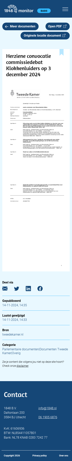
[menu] (65, 8)
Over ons (63, 455)
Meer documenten (22, 26)
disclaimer (22, 365)
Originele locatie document (43, 35)
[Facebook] (42, 289)
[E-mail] (7, 289)
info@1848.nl (47, 408)
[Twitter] (19, 289)
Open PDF (55, 26)
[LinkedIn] (31, 289)
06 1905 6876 (47, 417)
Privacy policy (39, 455)
